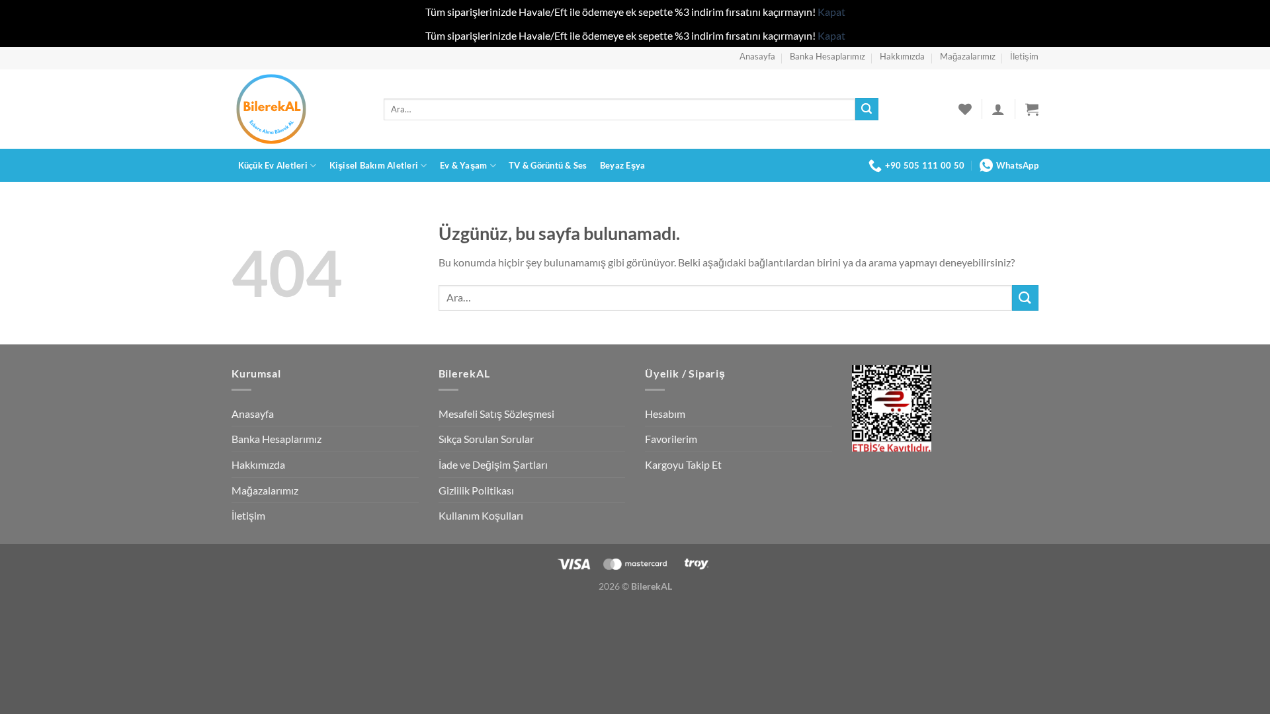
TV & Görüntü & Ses (548, 165)
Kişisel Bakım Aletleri (374, 165)
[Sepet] (1031, 109)
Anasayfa (757, 56)
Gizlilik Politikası (476, 490)
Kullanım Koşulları (481, 515)
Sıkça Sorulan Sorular (486, 438)
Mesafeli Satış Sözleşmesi (496, 413)
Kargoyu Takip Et (683, 464)
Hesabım (665, 413)
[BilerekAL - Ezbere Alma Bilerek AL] (298, 109)
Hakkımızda (902, 56)
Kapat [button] (831, 11)
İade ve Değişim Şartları (493, 464)
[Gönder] (866, 109)
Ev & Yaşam (463, 165)
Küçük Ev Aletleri (273, 165)
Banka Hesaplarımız (827, 56)
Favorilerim (671, 438)
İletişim (1024, 56)
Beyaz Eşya (623, 165)
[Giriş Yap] (998, 109)
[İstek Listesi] (965, 109)
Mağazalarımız (967, 56)
